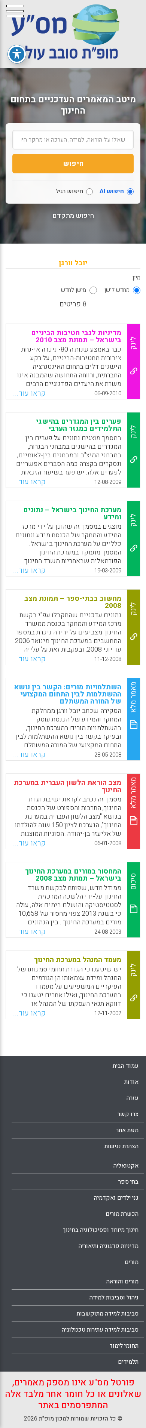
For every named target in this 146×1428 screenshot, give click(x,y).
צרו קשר (128, 1114)
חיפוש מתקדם (73, 216)
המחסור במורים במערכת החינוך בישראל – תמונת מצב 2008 (73, 875)
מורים (132, 1262)
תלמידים (128, 1361)
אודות (131, 1082)
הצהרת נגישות (121, 1146)
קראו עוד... (29, 393)
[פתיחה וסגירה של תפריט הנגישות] (17, 54)
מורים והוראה (122, 1281)
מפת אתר (127, 1130)
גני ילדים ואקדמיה (116, 1197)
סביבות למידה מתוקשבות (108, 1313)
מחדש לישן (117, 290)
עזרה (133, 1098)
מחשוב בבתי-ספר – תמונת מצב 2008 (72, 602)
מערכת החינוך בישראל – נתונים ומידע (72, 513)
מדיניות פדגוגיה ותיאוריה (109, 1246)
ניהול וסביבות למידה (114, 1297)
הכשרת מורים (122, 1213)
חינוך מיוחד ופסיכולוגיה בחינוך (101, 1229)
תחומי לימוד (124, 1345)
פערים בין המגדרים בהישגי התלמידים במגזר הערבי (78, 425)
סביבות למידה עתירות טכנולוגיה (100, 1329)
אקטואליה (126, 1165)
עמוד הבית (126, 1065)
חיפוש (73, 163)
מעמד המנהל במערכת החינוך (77, 960)
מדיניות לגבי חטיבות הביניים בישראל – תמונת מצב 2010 (76, 336)
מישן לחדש (73, 290)
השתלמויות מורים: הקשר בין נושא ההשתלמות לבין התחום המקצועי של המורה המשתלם (67, 694)
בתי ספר (128, 1181)
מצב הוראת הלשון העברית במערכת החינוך (67, 786)
